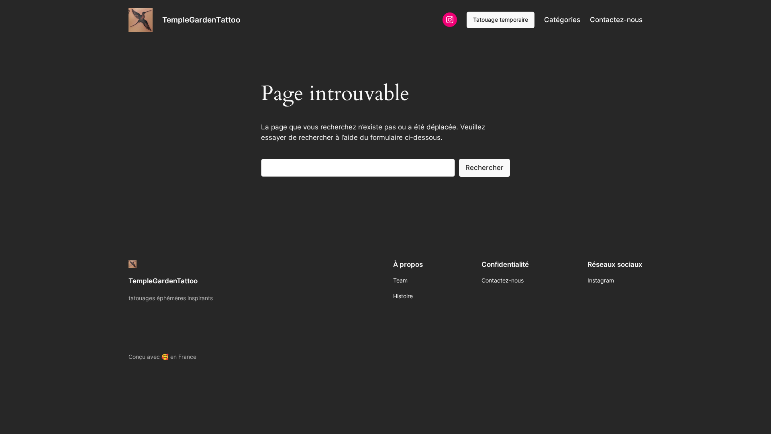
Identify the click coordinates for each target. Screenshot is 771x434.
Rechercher (484, 168)
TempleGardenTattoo (201, 20)
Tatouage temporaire (500, 19)
